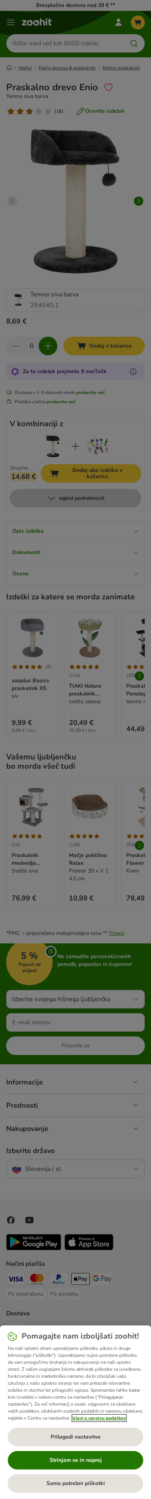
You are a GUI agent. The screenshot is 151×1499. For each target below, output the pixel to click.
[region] (75, 1412)
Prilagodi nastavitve (76, 1436)
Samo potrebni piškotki (75, 1483)
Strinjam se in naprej (76, 1460)
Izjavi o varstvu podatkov (99, 1418)
